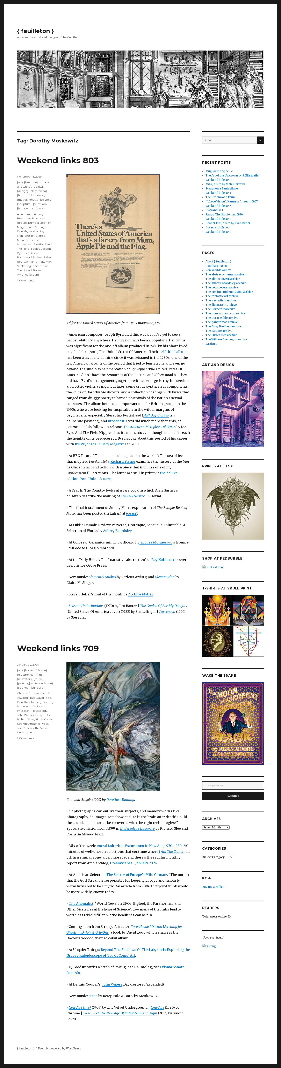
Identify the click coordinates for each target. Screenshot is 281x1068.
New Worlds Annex (218, 270)
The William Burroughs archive (226, 339)
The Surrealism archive (221, 335)
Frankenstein (25, 235)
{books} (38, 186)
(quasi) (131, 513)
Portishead (24, 257)
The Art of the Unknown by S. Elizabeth (232, 175)
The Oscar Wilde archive (222, 318)
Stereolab (42, 266)
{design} (22, 191)
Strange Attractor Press (32, 723)
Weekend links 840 (218, 232)
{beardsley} (31, 182)
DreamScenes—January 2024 (133, 863)
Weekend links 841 (218, 219)
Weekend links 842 (218, 206)
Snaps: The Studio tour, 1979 (224, 214)
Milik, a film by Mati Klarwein (225, 184)
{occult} (33, 199)
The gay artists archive (221, 300)
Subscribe (233, 795)
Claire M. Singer (37, 227)
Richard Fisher (122, 461)
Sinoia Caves (43, 719)
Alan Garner (25, 214)
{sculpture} (24, 204)
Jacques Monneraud (155, 542)
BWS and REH (215, 210)
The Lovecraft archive (220, 309)
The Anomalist (81, 903)
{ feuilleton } (35, 30)
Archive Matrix (140, 594)
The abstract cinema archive (225, 274)
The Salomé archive (219, 331)
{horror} (22, 195)
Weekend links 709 (58, 648)
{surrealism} (38, 687)
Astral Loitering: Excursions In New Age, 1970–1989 (139, 846)
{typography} (26, 208)
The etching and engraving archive (229, 292)
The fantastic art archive (222, 296)
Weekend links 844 (218, 180)
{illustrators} (36, 195)
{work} (40, 208)
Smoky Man (44, 261)
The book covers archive (222, 287)
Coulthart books (216, 266)
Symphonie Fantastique (222, 188)
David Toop (43, 697)
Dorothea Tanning (120, 799)
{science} (46, 199)
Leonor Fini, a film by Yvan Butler (228, 223)
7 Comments (25, 280)
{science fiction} (42, 683)
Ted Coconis (25, 728)
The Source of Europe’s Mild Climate (136, 875)
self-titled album (173, 352)
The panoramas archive (222, 322)
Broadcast (116, 421)
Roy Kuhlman (162, 560)
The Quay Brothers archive (223, 326)
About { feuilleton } (218, 261)
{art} (20, 182)
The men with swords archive (225, 313)
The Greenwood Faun (220, 197)
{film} (39, 674)
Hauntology (39, 710)
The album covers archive (223, 279)
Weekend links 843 (218, 193)
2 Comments (25, 738)
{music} (22, 199)
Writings (211, 344)
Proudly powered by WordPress (59, 1048)
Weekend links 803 (58, 160)
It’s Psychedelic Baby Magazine (100, 444)
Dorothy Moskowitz (30, 231)
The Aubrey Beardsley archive (226, 283)
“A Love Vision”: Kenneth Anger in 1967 (232, 201)
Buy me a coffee (213, 887)
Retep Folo (42, 715)
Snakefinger (25, 266)
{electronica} (38, 191)
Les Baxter (32, 253)
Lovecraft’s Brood (218, 227)
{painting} (23, 683)
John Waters (112, 984)
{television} (40, 204)
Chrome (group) (28, 693)
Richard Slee (25, 719)
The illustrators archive (221, 305)
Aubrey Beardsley (117, 531)
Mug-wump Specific (219, 171)
